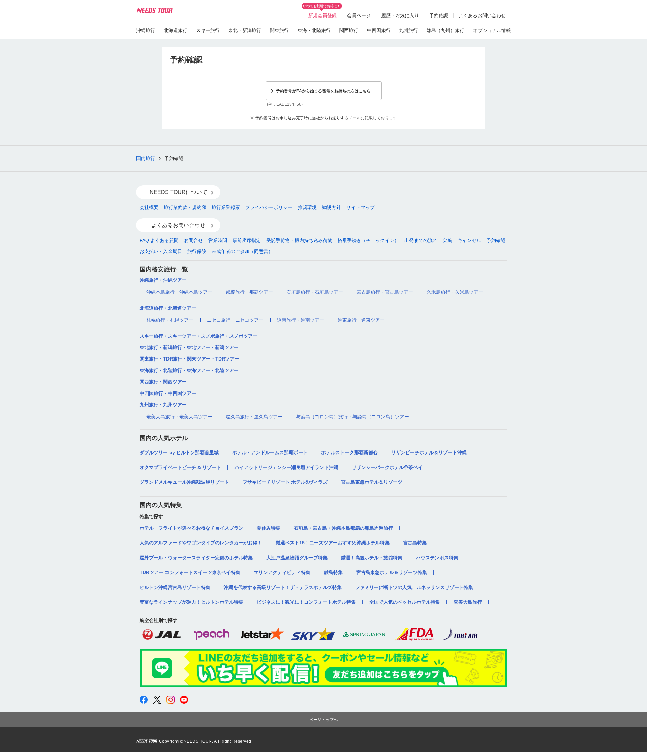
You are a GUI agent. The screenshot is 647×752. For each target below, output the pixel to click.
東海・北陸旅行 (314, 30)
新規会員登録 (322, 15)
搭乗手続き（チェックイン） (368, 240)
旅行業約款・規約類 (185, 207)
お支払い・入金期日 (161, 251)
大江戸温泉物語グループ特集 (297, 557)
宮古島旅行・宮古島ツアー (385, 292)
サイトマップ (360, 207)
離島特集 (333, 572)
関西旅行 (348, 30)
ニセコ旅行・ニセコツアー (235, 320)
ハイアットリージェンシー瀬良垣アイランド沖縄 (286, 467)
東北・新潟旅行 (244, 30)
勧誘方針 (331, 207)
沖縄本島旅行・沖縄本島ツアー (179, 292)
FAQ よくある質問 (159, 240)
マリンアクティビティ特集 (282, 572)
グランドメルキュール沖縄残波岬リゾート (184, 482)
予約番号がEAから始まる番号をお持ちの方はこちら (323, 91)
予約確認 (438, 15)
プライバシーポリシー (268, 207)
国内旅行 (145, 158)
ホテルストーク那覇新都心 (349, 452)
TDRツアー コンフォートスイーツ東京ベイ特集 (190, 572)
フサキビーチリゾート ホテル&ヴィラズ (285, 482)
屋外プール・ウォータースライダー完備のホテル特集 (196, 557)
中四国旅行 (379, 30)
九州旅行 (408, 30)
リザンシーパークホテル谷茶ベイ (387, 467)
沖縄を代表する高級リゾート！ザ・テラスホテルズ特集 (283, 587)
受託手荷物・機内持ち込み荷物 (299, 240)
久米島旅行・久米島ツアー (455, 292)
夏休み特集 (268, 528)
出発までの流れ (420, 240)
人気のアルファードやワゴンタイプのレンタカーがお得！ (201, 542)
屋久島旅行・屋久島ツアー (254, 416)
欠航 (447, 240)
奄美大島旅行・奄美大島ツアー (179, 416)
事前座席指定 (247, 240)
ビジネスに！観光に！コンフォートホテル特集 (306, 602)
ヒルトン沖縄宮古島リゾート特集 (175, 587)
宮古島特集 (415, 542)
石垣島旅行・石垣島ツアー (314, 292)
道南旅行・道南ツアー (300, 320)
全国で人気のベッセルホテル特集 (404, 602)
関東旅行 (279, 30)
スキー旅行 (208, 30)
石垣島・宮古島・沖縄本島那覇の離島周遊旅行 (343, 528)
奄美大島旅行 (468, 602)
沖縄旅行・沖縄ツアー (163, 280)
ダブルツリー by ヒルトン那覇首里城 (179, 452)
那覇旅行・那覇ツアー (249, 292)
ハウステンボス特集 (437, 557)
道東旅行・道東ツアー (361, 320)
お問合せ (193, 240)
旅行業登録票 (226, 207)
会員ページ (359, 15)
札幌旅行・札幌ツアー (169, 320)
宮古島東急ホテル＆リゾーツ (371, 482)
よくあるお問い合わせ (482, 15)
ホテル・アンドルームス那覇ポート (270, 452)
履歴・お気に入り (400, 15)
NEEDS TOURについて (178, 192)
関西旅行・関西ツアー (163, 381)
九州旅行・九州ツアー (163, 404)
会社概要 (149, 207)
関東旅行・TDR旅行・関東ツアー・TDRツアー (189, 359)
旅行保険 (196, 251)
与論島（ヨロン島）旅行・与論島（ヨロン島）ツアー (352, 416)
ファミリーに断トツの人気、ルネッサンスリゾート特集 (414, 587)
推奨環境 (307, 207)
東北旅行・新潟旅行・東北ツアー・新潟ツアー (189, 347)
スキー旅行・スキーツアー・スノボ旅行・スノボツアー (198, 336)
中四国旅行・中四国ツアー (168, 393)
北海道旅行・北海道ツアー (168, 308)
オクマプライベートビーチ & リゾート (180, 467)
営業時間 (217, 240)
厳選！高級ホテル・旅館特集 (371, 557)
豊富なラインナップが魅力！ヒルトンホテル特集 (191, 602)
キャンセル (469, 240)
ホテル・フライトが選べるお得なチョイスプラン (191, 528)
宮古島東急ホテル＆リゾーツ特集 (391, 572)
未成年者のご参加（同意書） (242, 251)
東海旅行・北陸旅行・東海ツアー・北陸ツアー (189, 370)
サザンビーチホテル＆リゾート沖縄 (429, 452)
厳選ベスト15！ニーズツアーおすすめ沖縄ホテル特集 (333, 542)
